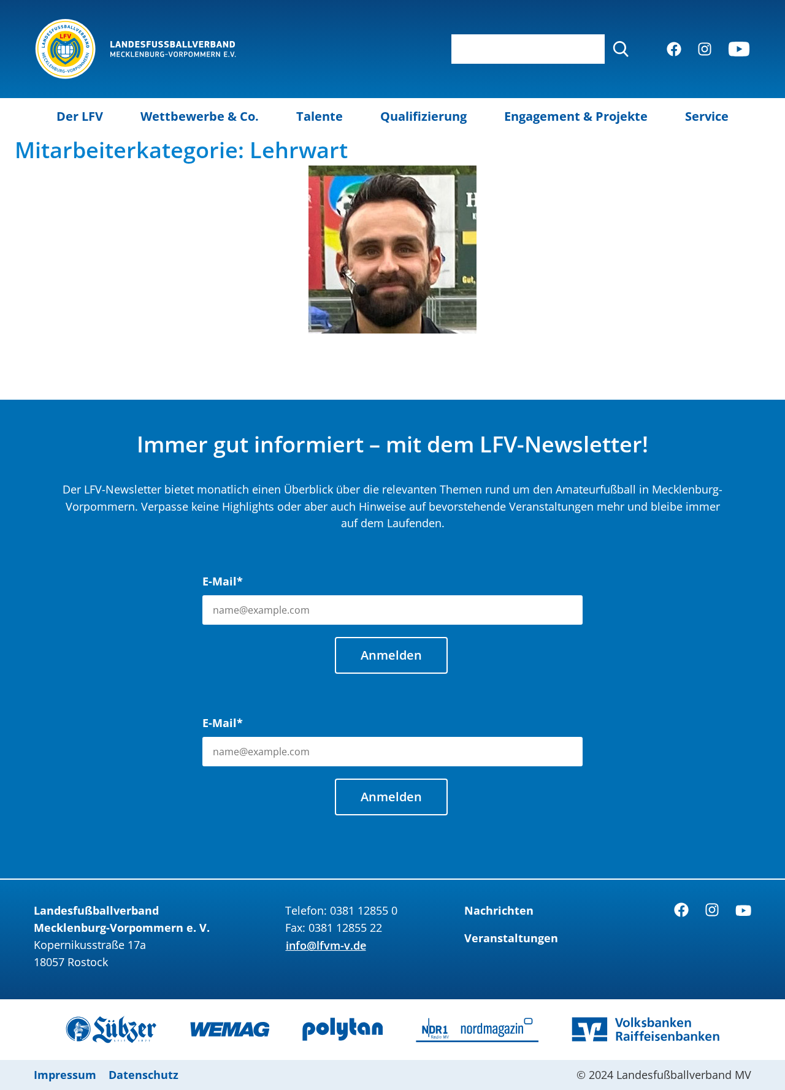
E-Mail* (222, 581)
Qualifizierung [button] (423, 116)
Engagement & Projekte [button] (576, 116)
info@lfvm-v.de (326, 945)
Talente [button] (319, 116)
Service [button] (707, 116)
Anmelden (391, 655)
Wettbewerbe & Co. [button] (199, 116)
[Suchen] (621, 49)
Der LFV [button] (79, 116)
